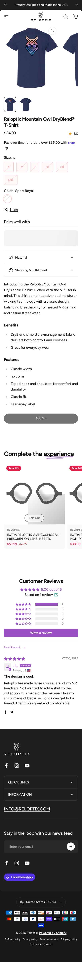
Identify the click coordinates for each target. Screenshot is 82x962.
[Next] (76, 5)
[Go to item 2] (26, 104)
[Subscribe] (71, 847)
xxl (62, 167)
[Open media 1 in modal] (52, 31)
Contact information (41, 944)
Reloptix (13, 529)
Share (14, 209)
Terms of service (49, 939)
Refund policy (12, 939)
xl (47, 167)
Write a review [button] (41, 633)
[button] (23, 604)
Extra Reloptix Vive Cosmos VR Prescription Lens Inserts (33, 537)
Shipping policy (69, 939)
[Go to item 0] (10, 104)
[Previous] (5, 5)
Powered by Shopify (52, 933)
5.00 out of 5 (51, 589)
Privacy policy (30, 939)
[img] (14, 659)
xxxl (11, 180)
